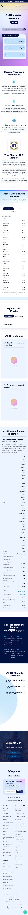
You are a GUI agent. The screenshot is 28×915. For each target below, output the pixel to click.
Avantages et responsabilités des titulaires (14, 904)
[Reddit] (19, 797)
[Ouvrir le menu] (25, 6)
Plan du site (18, 858)
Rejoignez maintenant (20, 791)
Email (15, 752)
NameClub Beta (19, 842)
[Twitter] (14, 797)
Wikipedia (22, 594)
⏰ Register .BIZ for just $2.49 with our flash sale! (13, 1)
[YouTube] (17, 797)
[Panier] (21, 6)
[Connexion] (17, 6)
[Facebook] (8, 797)
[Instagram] (10, 797)
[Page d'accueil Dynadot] (2, 6)
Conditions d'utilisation (14, 899)
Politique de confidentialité (14, 897)
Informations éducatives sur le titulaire (14, 901)
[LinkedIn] (12, 797)
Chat (15, 756)
